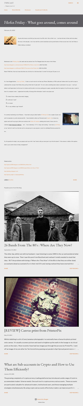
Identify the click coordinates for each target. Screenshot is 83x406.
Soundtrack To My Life (41, 10)
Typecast (9, 3)
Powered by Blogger (42, 399)
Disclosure (28, 10)
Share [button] (75, 180)
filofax (11, 180)
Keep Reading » (74, 268)
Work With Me (16, 10)
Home (5, 10)
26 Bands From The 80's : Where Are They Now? (38, 245)
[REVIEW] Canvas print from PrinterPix (32, 330)
